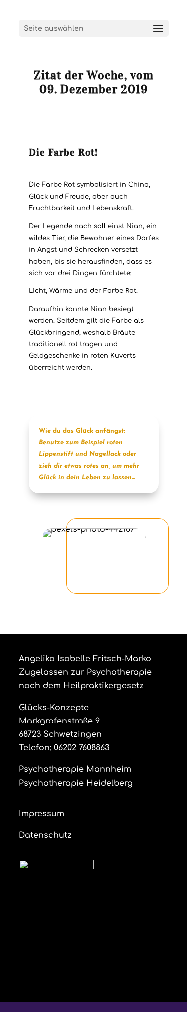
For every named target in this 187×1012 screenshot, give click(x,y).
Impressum (41, 813)
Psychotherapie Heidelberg (76, 783)
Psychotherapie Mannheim (75, 769)
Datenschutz (45, 835)
